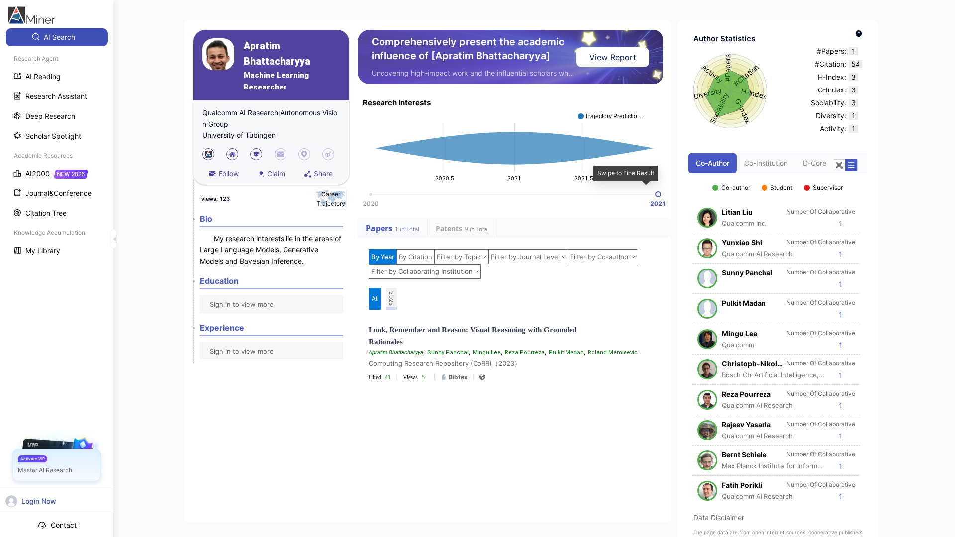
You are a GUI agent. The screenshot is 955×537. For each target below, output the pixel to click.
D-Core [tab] (814, 163)
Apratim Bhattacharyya (277, 53)
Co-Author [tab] (712, 163)
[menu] (56, 145)
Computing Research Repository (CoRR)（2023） (445, 363)
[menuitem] (57, 37)
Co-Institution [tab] (766, 163)
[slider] (658, 194)
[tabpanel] (777, 337)
